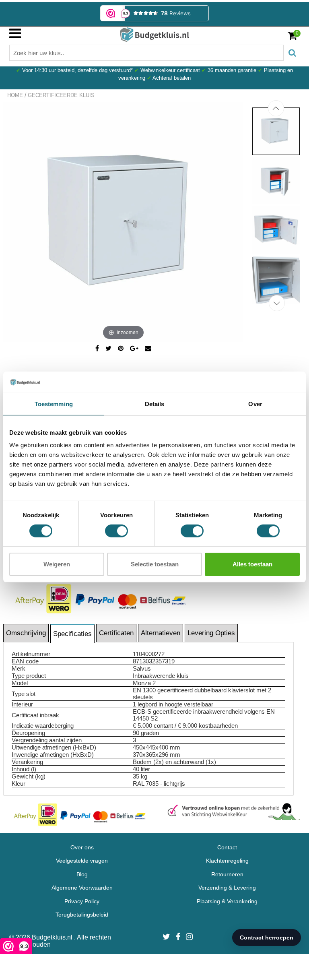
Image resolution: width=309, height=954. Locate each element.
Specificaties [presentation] (72, 634)
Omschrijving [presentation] (26, 633)
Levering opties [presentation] (211, 633)
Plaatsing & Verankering (227, 901)
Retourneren (227, 874)
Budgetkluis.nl (53, 937)
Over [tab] (255, 403)
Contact (227, 847)
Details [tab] (155, 403)
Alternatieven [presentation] (160, 633)
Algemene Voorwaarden (82, 887)
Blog (82, 874)
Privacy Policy (81, 901)
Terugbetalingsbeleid (82, 914)
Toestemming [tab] (54, 403)
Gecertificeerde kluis (61, 95)
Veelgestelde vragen (82, 860)
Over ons (82, 847)
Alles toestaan (252, 564)
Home (15, 95)
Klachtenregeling (227, 860)
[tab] (26, 633)
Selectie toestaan (155, 564)
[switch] (116, 530)
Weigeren (56, 564)
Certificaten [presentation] (116, 633)
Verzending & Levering (227, 887)
